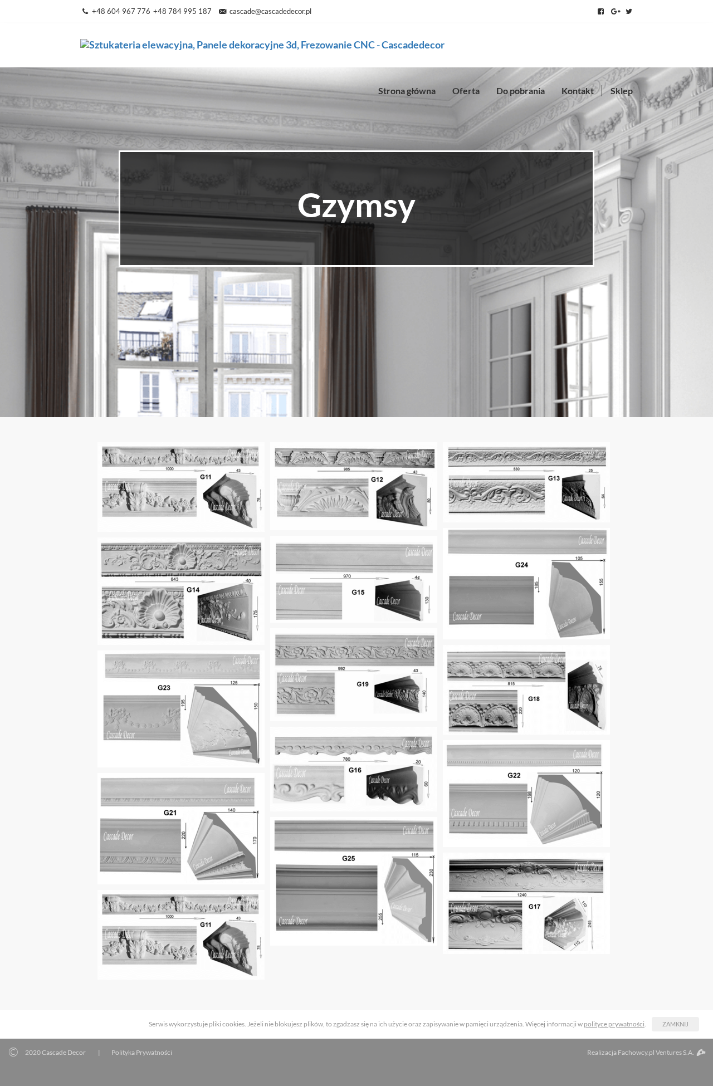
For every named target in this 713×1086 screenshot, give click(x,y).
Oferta (466, 90)
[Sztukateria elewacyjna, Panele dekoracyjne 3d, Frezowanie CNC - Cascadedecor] (262, 43)
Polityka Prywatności (141, 1052)
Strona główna (407, 90)
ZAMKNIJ (675, 1024)
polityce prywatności (614, 1024)
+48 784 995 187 (182, 11)
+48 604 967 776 (121, 11)
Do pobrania (520, 90)
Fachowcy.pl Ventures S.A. (656, 1052)
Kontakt (577, 90)
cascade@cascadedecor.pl (270, 11)
